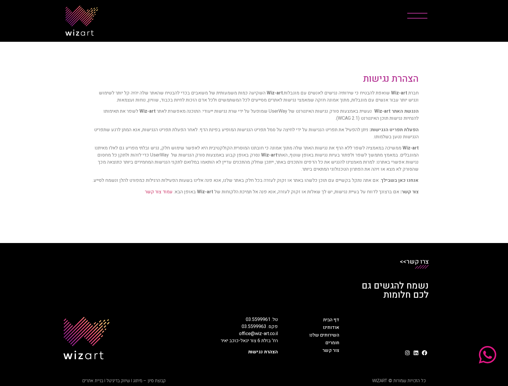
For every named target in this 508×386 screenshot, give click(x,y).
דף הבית (331, 319)
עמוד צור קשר (159, 191)
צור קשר (330, 350)
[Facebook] (424, 352)
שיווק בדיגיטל (118, 380)
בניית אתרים (92, 380)
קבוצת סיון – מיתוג (149, 380)
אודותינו (331, 327)
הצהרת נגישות (263, 351)
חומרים (332, 342)
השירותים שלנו (324, 335)
